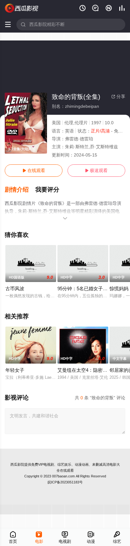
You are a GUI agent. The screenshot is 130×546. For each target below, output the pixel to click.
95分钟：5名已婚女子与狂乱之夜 (92, 288)
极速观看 (96, 170)
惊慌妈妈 (118, 288)
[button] (20, 190)
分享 (118, 96)
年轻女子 (14, 370)
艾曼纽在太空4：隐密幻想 (84, 370)
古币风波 (14, 288)
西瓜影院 (17, 464)
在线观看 (33, 170)
